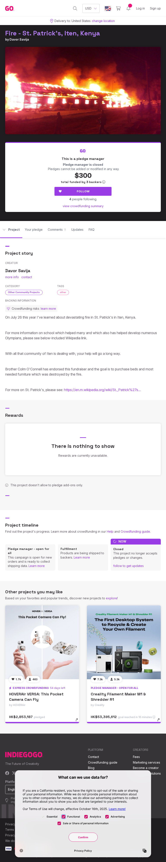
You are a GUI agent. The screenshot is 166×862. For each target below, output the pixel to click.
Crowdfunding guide (135, 531)
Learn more (37, 566)
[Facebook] (7, 773)
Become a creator (146, 768)
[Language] (107, 8)
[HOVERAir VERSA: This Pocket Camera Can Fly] (42, 642)
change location (103, 21)
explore (111, 598)
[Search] (75, 8)
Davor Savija (19, 39)
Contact (93, 757)
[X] (14, 773)
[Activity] (128, 8)
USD (88, 8)
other (63, 292)
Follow (83, 191)
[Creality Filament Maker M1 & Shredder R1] (124, 642)
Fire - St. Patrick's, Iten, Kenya (52, 33)
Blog (91, 768)
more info (12, 277)
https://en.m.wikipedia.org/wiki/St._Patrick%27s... (102, 390)
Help (110, 531)
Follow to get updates (128, 566)
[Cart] (118, 8)
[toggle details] (78, 722)
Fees (136, 757)
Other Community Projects (24, 292)
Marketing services (146, 762)
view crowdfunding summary (83, 206)
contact (26, 277)
